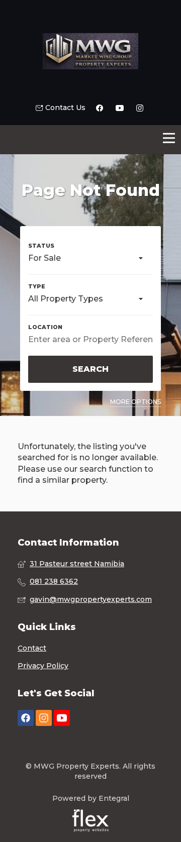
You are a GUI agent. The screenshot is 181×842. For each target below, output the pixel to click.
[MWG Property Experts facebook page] (26, 718)
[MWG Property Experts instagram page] (44, 718)
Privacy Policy (43, 665)
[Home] (90, 51)
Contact (32, 648)
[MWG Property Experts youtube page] (62, 718)
